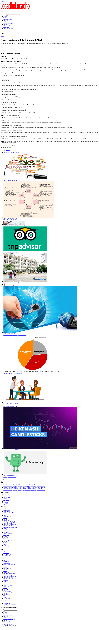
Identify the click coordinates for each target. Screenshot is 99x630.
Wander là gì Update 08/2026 (10, 219)
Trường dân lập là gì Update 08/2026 (11, 282)
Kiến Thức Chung (7, 19)
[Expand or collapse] (1, 47)
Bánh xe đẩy (7, 603)
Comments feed (7, 554)
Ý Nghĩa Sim (6, 546)
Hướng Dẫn (6, 520)
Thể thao (5, 539)
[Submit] (7, 15)
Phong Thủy (6, 27)
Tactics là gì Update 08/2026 (10, 218)
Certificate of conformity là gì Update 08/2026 (14, 225)
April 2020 (5, 504)
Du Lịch (5, 515)
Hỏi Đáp (2, 36)
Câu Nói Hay (6, 25)
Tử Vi (4, 544)
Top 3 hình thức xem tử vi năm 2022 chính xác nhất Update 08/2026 (19, 484)
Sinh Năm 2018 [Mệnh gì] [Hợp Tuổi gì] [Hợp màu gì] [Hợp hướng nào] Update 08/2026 (24, 487)
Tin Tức (5, 17)
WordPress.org (6, 555)
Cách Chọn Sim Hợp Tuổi (9, 512)
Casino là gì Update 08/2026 (10, 406)
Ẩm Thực (5, 20)
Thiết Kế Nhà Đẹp (7, 540)
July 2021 (5, 501)
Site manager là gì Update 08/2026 (11, 152)
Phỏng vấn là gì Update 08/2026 (10, 403)
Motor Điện (6, 531)
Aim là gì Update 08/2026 (9, 285)
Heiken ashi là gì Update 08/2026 (11, 449)
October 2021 (6, 497)
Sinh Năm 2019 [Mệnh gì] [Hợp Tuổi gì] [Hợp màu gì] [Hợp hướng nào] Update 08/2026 (24, 488)
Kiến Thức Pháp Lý (8, 28)
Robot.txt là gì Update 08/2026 (10, 475)
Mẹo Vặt (5, 529)
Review (5, 21)
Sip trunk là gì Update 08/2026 (10, 333)
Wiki (4, 545)
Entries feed (6, 553)
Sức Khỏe (5, 537)
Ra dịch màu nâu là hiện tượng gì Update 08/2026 (14, 335)
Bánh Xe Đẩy (6, 510)
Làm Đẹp (5, 528)
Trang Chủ (5, 16)
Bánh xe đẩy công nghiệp (10, 604)
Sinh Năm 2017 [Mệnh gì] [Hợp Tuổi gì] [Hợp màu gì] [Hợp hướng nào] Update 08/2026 (24, 486)
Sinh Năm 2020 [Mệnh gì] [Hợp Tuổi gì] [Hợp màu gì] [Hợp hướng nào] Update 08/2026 (24, 490)
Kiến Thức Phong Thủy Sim (10, 527)
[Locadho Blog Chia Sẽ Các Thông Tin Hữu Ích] (15, 8)
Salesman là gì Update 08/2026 (10, 180)
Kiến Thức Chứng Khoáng (9, 524)
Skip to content (4, 1)
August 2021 (6, 500)
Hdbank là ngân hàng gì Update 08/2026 (12, 373)
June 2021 (5, 502)
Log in (5, 551)
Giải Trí (5, 24)
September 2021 (7, 498)
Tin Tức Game (6, 542)
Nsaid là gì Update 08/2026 (9, 477)
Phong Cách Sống (7, 533)
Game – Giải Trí (7, 516)
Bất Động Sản (6, 511)
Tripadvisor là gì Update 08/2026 (11, 252)
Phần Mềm (5, 532)
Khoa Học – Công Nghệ (9, 23)
